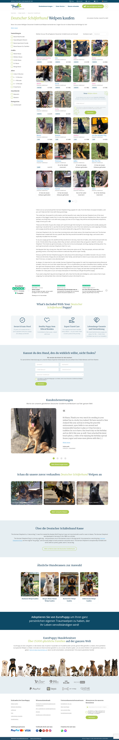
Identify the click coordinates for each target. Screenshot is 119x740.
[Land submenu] (90, 1)
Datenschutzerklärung (35, 738)
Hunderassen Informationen (43, 715)
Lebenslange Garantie (16, 716)
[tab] (54, 458)
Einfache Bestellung (16, 707)
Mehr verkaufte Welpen (59, 512)
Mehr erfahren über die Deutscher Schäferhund (59, 549)
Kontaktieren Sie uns (66, 704)
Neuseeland (72, 448)
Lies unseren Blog (65, 710)
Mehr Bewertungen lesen (59, 464)
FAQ (12, 713)
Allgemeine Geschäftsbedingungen (19, 738)
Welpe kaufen (14, 704)
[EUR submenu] (98, 1)
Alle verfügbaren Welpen (95, 6)
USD (97, 1)
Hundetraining (14, 719)
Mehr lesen (14, 28)
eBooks (38, 712)
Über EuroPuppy (65, 707)
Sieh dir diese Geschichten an (38, 650)
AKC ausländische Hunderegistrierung (45, 708)
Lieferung (13, 710)
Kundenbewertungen (66, 713)
